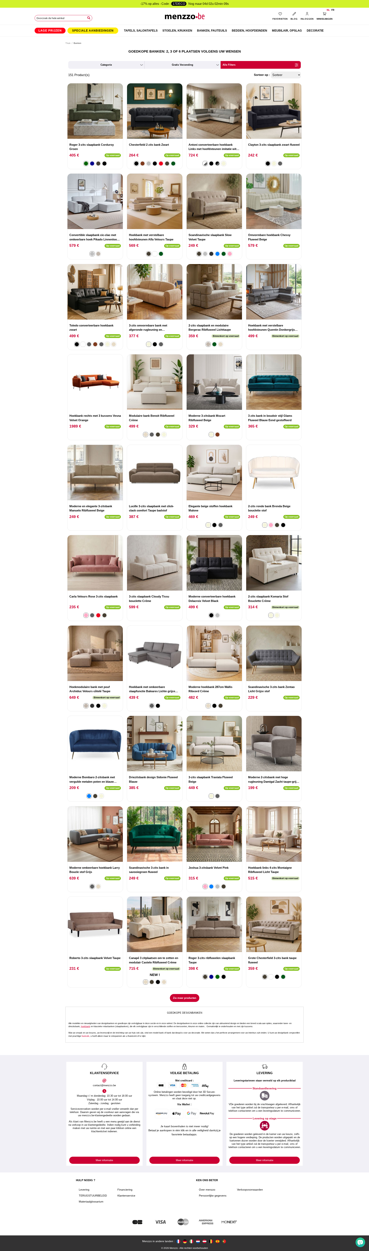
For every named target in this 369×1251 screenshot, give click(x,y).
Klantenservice (126, 1195)
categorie (106, 64)
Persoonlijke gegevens (212, 1195)
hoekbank (85, 1026)
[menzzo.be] (211, 1241)
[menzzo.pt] (224, 1241)
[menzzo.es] (217, 1241)
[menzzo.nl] (198, 1241)
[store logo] (185, 17)
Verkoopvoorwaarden (250, 1189)
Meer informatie (104, 1160)
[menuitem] (50, 30)
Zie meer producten (184, 998)
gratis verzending (182, 64)
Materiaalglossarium (91, 1201)
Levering (84, 1189)
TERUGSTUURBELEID (93, 1195)
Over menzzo (207, 1189)
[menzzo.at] (204, 1241)
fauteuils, (86, 1036)
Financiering (124, 1189)
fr (332, 10)
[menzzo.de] (185, 1241)
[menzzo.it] (191, 1241)
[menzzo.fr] (178, 1241)
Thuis (68, 43)
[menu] (184, 30)
